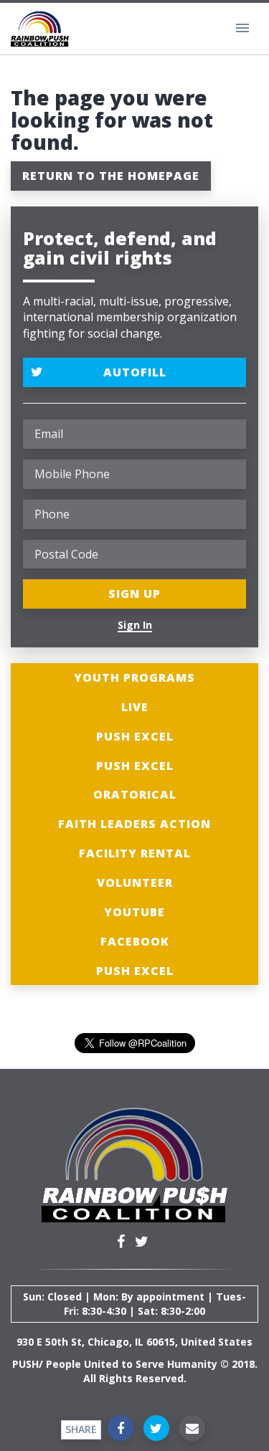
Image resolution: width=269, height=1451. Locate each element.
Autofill (134, 372)
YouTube (134, 912)
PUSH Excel (135, 736)
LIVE (134, 707)
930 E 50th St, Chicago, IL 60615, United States (134, 1341)
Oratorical (134, 794)
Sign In (135, 625)
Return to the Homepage (110, 176)
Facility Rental (135, 853)
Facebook (134, 941)
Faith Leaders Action (134, 824)
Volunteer (135, 882)
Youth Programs (134, 677)
